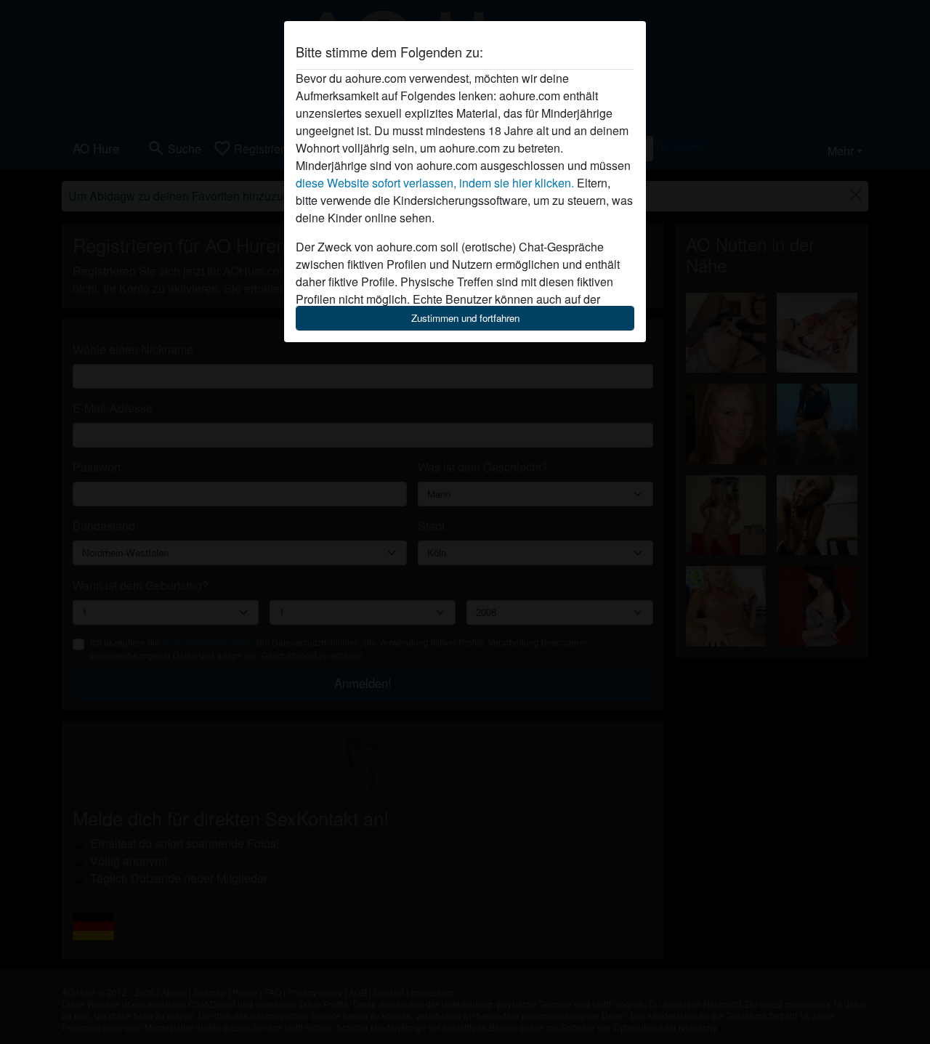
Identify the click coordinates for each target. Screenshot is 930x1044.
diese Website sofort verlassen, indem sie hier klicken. (435, 182)
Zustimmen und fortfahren (465, 318)
